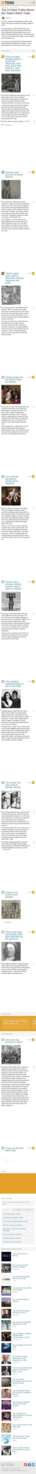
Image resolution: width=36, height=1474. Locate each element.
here (4, 1204)
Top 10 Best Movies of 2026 (11, 1214)
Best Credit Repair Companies (12, 1234)
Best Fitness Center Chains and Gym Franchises (14, 1229)
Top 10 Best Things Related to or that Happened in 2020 (19, 1358)
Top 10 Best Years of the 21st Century (21, 1289)
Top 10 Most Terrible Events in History (20, 1266)
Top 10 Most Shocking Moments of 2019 (20, 1312)
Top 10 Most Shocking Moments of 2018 (20, 1277)
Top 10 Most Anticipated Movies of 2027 (15, 1221)
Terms (3, 1468)
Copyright (14, 1468)
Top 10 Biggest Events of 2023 (22, 1346)
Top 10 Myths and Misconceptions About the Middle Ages (22, 1415)
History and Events (14, 7)
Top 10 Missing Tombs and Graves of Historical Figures (21, 1392)
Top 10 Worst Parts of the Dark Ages (22, 1426)
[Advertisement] (18, 150)
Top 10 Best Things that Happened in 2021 (21, 1323)
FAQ (19, 1468)
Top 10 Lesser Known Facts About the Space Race (21, 1449)
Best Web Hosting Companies (12, 1242)
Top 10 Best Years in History (20, 1255)
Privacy (8, 1468)
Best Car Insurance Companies (13, 1225)
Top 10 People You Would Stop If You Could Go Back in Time (22, 1370)
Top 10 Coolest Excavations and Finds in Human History (22, 1381)
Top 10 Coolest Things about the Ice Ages (21, 1437)
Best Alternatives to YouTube (12, 1238)
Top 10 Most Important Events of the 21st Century (21, 1404)
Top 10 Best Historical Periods (20, 1300)
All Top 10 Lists (4, 7)
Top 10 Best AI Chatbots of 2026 (13, 1217)
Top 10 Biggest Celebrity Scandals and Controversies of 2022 (21, 1335)
